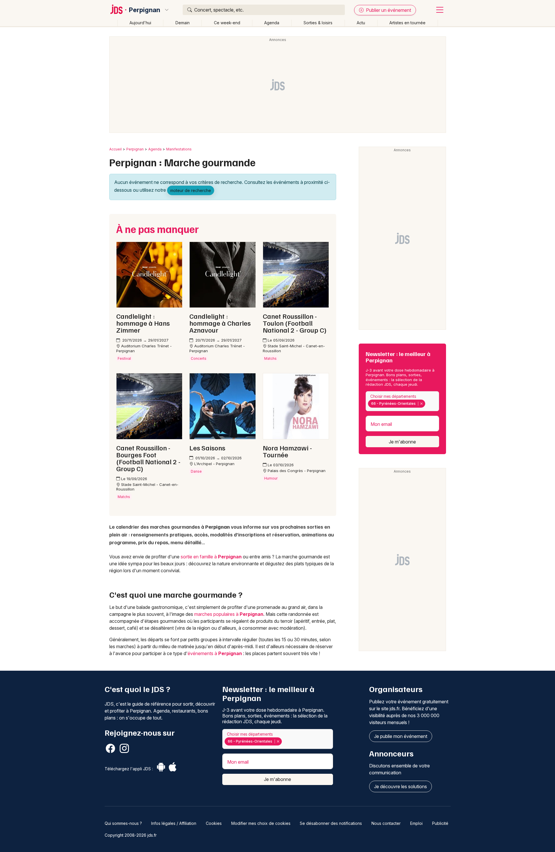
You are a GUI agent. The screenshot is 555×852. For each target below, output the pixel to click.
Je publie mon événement (400, 736)
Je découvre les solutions (400, 786)
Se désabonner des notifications (331, 823)
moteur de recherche (190, 190)
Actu (361, 22)
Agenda (271, 22)
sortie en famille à (211, 557)
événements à (215, 653)
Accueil (115, 149)
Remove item (421, 404)
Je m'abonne (402, 442)
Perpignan (144, 10)
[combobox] (402, 401)
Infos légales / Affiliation (173, 823)
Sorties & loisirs (318, 22)
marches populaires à (228, 614)
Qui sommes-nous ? (123, 823)
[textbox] (427, 403)
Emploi (416, 823)
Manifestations (179, 149)
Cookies (214, 823)
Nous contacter (386, 823)
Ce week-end (227, 22)
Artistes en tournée (407, 22)
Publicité (440, 823)
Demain (182, 22)
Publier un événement (388, 10)
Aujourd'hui (140, 22)
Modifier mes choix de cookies (261, 823)
